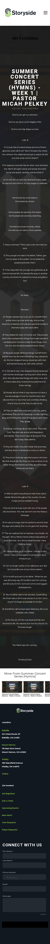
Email (5, 884)
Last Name (7, 861)
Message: (7, 896)
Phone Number (9, 872)
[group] (12, 690)
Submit (25, 925)
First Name (7, 851)
